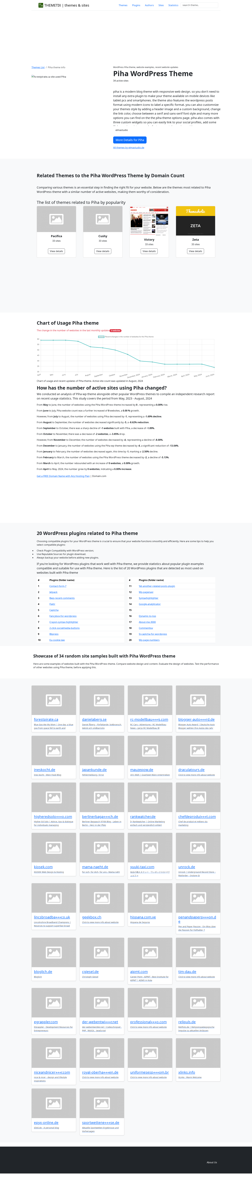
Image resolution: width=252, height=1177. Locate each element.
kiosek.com (43, 866)
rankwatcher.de (143, 816)
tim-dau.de (187, 971)
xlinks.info (186, 1072)
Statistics (173, 5)
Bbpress (53, 634)
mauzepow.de (141, 769)
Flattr (52, 604)
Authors (149, 5)
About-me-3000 (147, 622)
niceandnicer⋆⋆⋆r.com (52, 1072)
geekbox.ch (91, 917)
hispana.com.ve (143, 917)
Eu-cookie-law (57, 640)
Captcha (53, 610)
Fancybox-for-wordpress (63, 616)
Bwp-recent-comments (62, 598)
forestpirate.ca (46, 719)
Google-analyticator (150, 604)
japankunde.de (94, 769)
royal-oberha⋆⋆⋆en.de (100, 1072)
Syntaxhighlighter (148, 598)
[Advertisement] (126, 34)
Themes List (38, 67)
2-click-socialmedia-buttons (64, 628)
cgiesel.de (90, 971)
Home (168, 1156)
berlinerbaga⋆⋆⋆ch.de (100, 816)
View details (56, 251)
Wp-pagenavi (146, 592)
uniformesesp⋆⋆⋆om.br (149, 1072)
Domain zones (211, 1156)
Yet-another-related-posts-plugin (157, 586)
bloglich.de (43, 971)
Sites (161, 5)
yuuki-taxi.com (142, 866)
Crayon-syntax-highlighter (63, 622)
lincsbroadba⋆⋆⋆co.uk (52, 917)
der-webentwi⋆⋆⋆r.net (100, 1021)
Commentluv (146, 628)
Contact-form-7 (57, 586)
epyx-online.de (46, 1122)
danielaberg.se (94, 719)
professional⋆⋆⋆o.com (148, 1021)
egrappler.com (46, 1021)
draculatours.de (191, 769)
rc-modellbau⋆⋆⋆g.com (149, 719)
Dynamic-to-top (147, 616)
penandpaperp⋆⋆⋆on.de (197, 919)
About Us (212, 1162)
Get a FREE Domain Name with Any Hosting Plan (63, 476)
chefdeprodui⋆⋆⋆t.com (197, 816)
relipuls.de (187, 1021)
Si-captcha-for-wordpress (153, 634)
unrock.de (186, 866)
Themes (123, 5)
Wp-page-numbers (149, 640)
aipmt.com (139, 971)
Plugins (136, 5)
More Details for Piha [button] (130, 140)
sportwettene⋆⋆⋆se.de (100, 1122)
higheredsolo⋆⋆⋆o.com (53, 816)
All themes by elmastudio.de (128, 147)
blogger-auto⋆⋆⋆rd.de (196, 719)
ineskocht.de (44, 769)
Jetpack (53, 592)
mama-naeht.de (95, 866)
